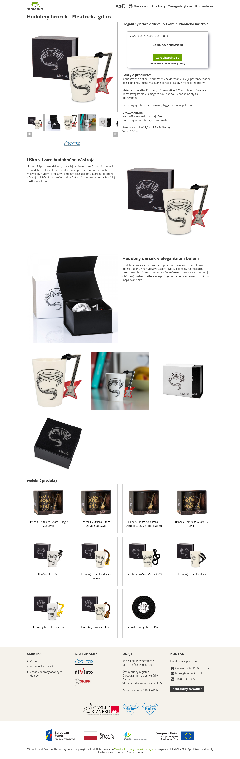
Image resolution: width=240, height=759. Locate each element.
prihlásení (175, 45)
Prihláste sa (204, 6)
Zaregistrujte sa (180, 6)
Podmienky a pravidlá (43, 666)
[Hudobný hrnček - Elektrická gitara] (72, 67)
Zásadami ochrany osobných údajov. (134, 749)
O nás (33, 661)
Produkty (158, 6)
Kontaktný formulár (187, 689)
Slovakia (140, 6)
